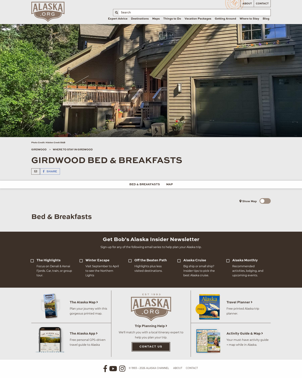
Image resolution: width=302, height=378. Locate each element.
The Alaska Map (83, 302)
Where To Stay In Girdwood (73, 149)
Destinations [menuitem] (140, 18)
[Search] (116, 12)
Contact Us (150, 346)
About (247, 3)
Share (51, 171)
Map (169, 184)
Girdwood (38, 149)
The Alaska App (83, 333)
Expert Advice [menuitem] (117, 18)
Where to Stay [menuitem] (249, 18)
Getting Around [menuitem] (225, 18)
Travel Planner (238, 302)
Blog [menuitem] (266, 18)
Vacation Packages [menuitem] (198, 18)
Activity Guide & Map (243, 333)
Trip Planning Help (150, 326)
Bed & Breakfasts (144, 184)
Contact (262, 3)
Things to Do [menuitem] (172, 18)
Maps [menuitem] (156, 18)
